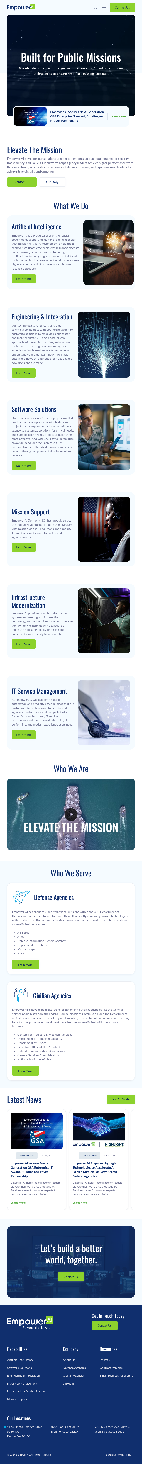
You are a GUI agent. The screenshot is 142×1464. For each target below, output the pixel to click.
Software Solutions (19, 1367)
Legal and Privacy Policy (119, 1454)
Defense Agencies (74, 1367)
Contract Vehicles (111, 1367)
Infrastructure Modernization (26, 1391)
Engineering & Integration (23, 1375)
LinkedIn (68, 1383)
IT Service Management (22, 1383)
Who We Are (71, 768)
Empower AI (22, 1454)
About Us (69, 1359)
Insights (105, 1359)
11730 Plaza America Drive (24, 1427)
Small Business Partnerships (117, 1375)
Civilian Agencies (74, 1375)
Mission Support (17, 1399)
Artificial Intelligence (20, 1359)
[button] (96, 7)
